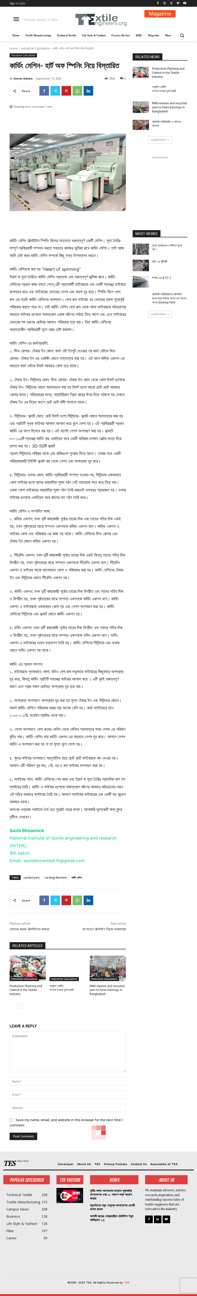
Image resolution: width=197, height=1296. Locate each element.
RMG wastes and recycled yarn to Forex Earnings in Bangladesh (107, 990)
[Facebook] (158, 3)
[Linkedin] (88, 91)
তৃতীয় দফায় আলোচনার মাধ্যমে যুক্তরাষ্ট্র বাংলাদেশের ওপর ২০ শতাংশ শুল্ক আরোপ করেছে (111, 1194)
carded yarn (32, 877)
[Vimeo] (178, 3)
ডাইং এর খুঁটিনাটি (159, 261)
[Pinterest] (66, 91)
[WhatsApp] (77, 91)
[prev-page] (13, 1005)
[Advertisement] (160, 184)
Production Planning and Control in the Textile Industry (26, 990)
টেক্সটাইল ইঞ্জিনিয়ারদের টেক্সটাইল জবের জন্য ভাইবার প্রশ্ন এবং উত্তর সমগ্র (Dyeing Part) (169, 298)
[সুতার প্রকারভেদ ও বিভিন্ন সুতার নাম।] (141, 249)
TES (126, 1282)
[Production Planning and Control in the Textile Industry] (28, 968)
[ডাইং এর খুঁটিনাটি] (141, 265)
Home (14, 48)
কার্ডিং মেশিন (77, 877)
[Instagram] (164, 3)
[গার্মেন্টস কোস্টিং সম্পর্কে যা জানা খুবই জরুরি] (67, 968)
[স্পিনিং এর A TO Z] (141, 282)
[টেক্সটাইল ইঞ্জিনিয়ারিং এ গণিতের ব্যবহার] (141, 125)
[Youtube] (184, 3)
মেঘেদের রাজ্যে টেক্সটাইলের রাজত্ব (29, 929)
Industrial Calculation (35, 48)
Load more (158, 140)
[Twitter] (171, 3)
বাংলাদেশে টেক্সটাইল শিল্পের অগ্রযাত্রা (104, 929)
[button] (181, 35)
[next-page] (20, 1005)
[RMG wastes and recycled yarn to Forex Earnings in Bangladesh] (108, 968)
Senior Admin (23, 78)
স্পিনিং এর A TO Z (161, 278)
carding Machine (55, 877)
